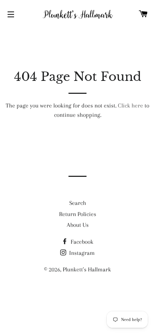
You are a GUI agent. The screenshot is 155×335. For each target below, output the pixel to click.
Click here (130, 105)
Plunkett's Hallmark (87, 269)
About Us (78, 224)
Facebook (81, 241)
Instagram (81, 252)
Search (77, 202)
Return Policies (77, 214)
